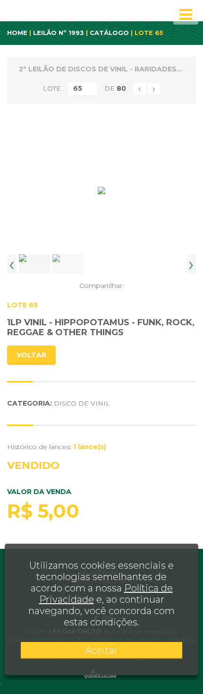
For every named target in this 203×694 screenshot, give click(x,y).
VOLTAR (31, 355)
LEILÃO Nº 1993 (58, 32)
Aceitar (101, 650)
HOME (17, 32)
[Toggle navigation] (185, 15)
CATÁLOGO (109, 32)
